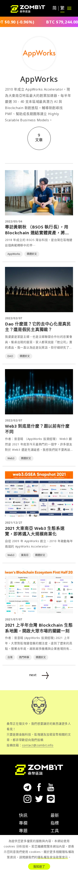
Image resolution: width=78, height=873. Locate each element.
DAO (10, 356)
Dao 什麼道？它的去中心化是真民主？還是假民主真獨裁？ (38, 327)
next (33, 675)
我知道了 (39, 866)
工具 (55, 831)
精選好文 (32, 254)
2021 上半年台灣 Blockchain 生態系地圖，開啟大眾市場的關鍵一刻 (39, 628)
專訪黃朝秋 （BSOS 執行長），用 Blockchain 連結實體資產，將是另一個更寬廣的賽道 (37, 232)
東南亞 (24, 555)
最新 (55, 815)
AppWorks (13, 254)
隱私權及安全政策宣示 (52, 857)
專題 (23, 831)
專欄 (23, 823)
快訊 (23, 815)
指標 (55, 823)
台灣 (9, 657)
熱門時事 (24, 657)
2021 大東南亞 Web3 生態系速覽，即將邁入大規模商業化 (34, 531)
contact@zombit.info (37, 745)
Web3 (10, 458)
